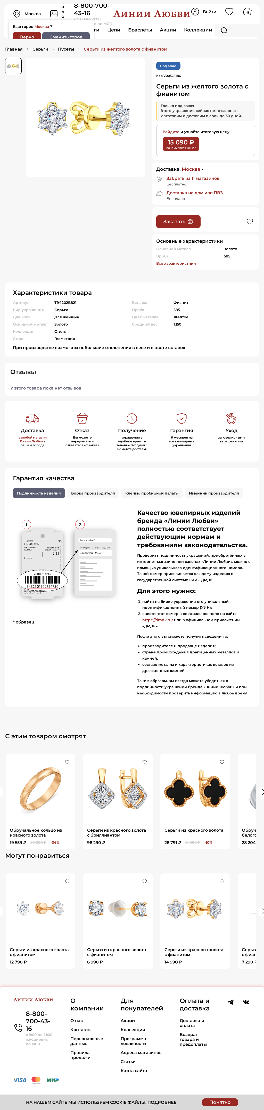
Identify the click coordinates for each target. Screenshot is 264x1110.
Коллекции (198, 30)
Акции (168, 30)
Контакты (81, 1029)
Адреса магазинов (141, 1052)
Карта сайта (134, 1070)
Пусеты (66, 49)
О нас (76, 1020)
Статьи (128, 1061)
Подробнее (162, 1102)
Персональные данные (86, 1041)
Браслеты (140, 30)
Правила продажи (80, 1055)
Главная (14, 49)
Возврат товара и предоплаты (193, 1039)
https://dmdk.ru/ (157, 620)
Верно (27, 37)
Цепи (113, 30)
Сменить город (66, 37)
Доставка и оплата (192, 1023)
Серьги (40, 49)
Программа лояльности (133, 1041)
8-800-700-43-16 (38, 1021)
